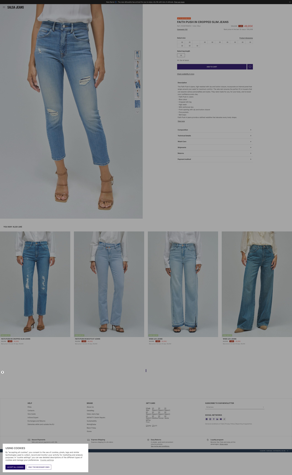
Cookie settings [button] (47, 460)
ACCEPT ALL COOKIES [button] (15, 467)
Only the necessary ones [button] (38, 467)
